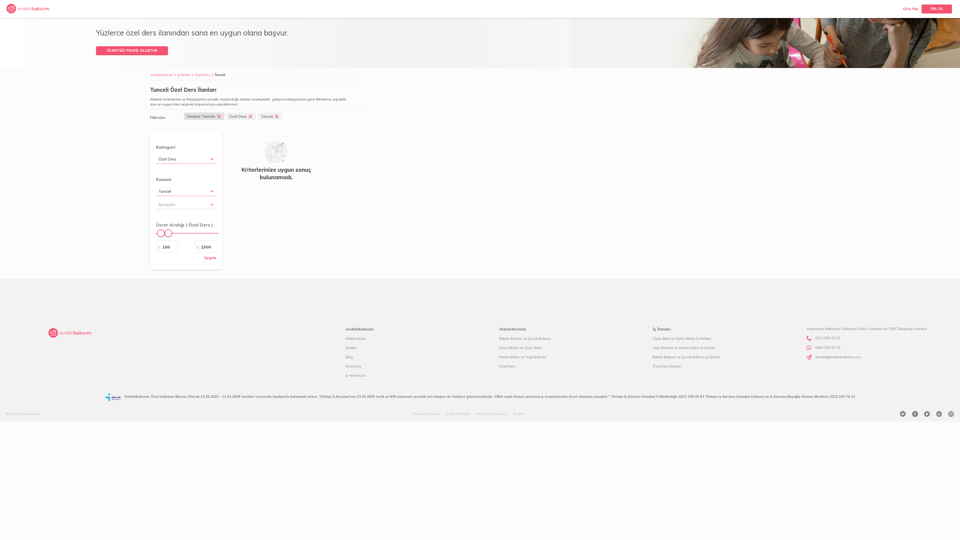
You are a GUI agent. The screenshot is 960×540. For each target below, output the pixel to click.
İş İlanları (183, 75)
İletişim (351, 348)
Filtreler (158, 117)
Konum (164, 179)
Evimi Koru (353, 366)
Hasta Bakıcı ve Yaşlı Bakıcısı (522, 357)
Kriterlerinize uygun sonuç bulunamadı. (276, 173)
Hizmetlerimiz (512, 329)
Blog (349, 357)
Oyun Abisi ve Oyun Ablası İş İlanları (682, 338)
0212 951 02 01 (827, 338)
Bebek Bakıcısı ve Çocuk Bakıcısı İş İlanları (686, 357)
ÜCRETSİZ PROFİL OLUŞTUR (132, 50)
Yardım (518, 414)
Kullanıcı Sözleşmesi (491, 414)
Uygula (210, 258)
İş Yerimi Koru (356, 376)
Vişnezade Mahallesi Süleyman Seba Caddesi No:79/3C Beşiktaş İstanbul (866, 328)
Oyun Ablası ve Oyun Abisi (520, 348)
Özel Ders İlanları (667, 366)
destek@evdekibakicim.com (838, 357)
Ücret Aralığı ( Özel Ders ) (184, 225)
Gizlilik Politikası (458, 414)
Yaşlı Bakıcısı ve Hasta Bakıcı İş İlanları (684, 348)
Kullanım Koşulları (427, 414)
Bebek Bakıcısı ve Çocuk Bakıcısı (525, 338)
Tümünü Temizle (200, 116)
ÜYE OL (936, 8)
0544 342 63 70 (827, 347)
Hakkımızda (355, 338)
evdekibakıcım (162, 75)
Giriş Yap (910, 8)
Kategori (166, 147)
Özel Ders (202, 75)
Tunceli (220, 75)
